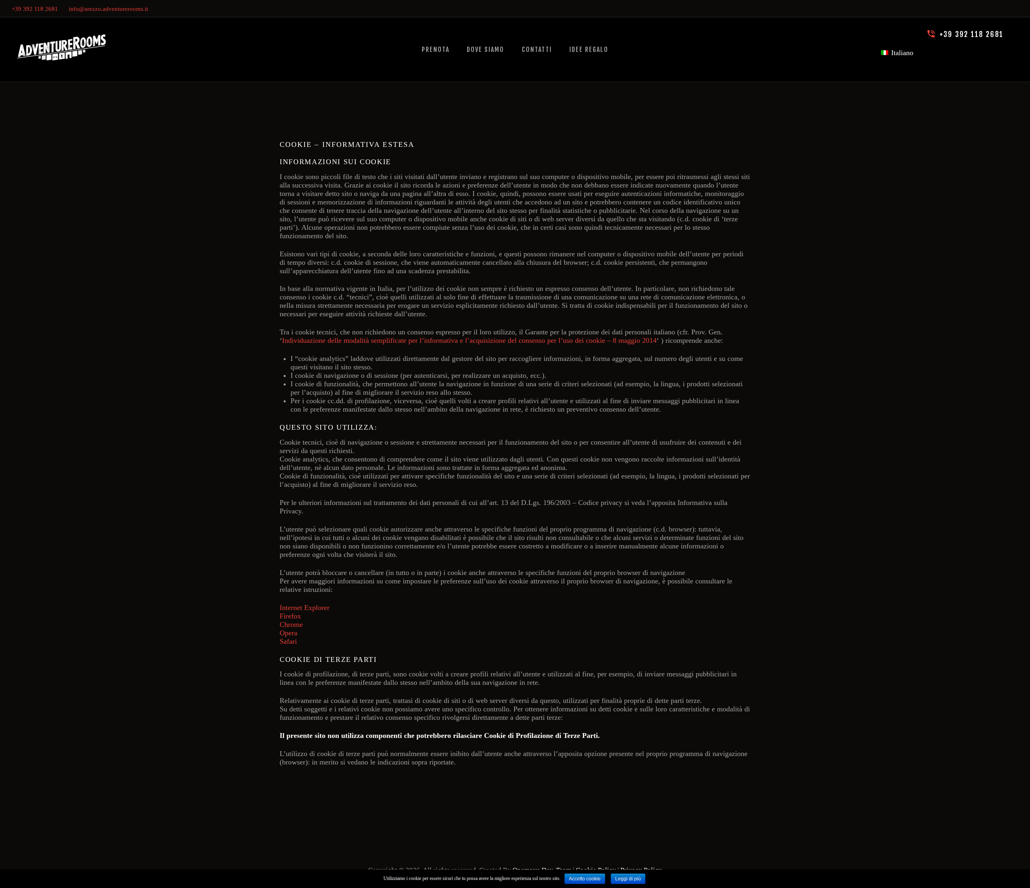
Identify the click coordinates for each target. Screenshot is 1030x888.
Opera (288, 633)
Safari (288, 641)
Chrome (291, 624)
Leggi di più (628, 879)
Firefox (291, 616)
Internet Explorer (305, 608)
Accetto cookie (585, 879)
